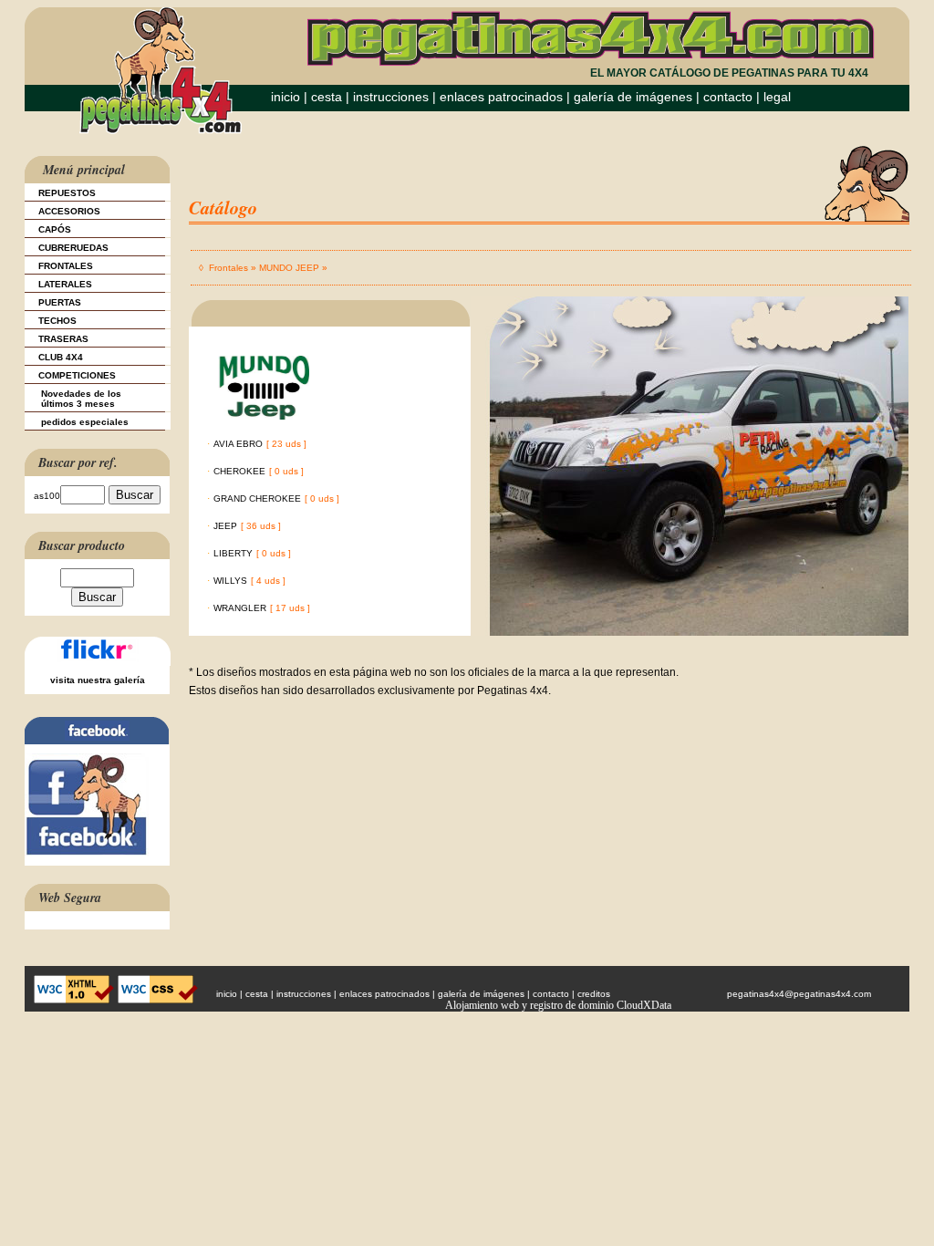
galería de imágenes (633, 96)
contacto (727, 96)
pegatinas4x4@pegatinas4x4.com (799, 994)
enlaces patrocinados (501, 96)
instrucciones (391, 96)
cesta (328, 96)
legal (777, 96)
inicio (285, 96)
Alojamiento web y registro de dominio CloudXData (558, 1005)
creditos (593, 994)
